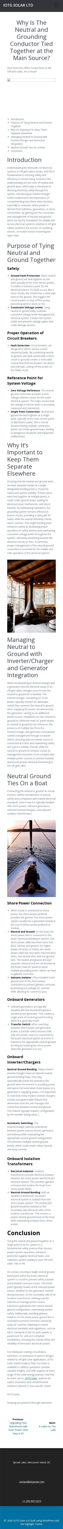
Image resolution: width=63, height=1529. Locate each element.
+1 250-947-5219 (31, 1501)
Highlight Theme (34, 1524)
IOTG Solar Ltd (18, 5)
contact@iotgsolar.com (31, 1481)
